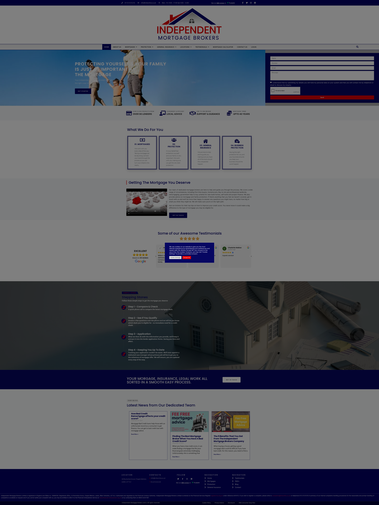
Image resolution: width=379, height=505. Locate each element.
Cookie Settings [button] (175, 257)
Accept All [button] (187, 257)
